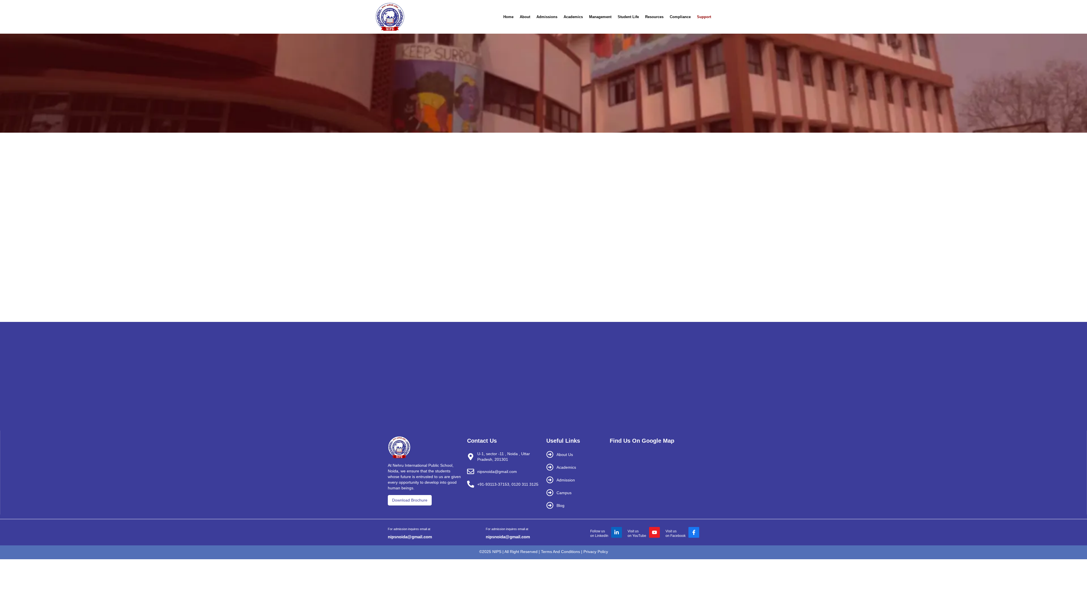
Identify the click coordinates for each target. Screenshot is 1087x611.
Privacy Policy (595, 551)
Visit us (633, 531)
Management (600, 17)
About (525, 17)
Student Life (628, 17)
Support (704, 17)
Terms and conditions (560, 551)
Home (508, 17)
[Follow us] (616, 532)
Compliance (680, 17)
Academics (573, 17)
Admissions (546, 17)
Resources (654, 17)
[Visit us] (654, 532)
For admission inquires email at (409, 529)
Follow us (597, 531)
